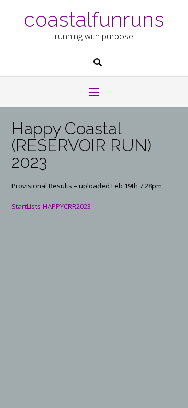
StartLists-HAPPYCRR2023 (51, 206)
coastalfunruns (94, 18)
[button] (94, 93)
